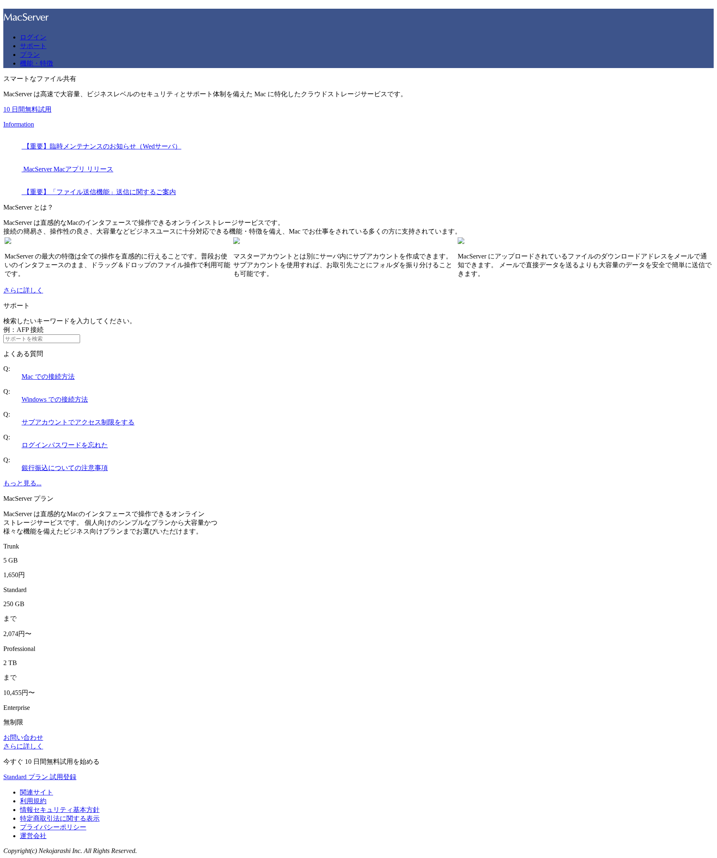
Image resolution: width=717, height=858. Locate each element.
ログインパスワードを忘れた (65, 444)
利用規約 (33, 800)
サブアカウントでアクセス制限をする (78, 422)
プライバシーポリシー (53, 827)
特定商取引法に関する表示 (60, 818)
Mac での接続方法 (48, 376)
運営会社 (33, 835)
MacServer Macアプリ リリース (67, 169)
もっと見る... (22, 483)
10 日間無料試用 (27, 109)
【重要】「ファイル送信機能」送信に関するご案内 (99, 191)
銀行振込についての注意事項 (65, 467)
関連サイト (36, 792)
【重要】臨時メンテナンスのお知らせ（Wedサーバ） (101, 146)
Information (18, 124)
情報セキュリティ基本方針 (60, 809)
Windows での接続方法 (55, 399)
